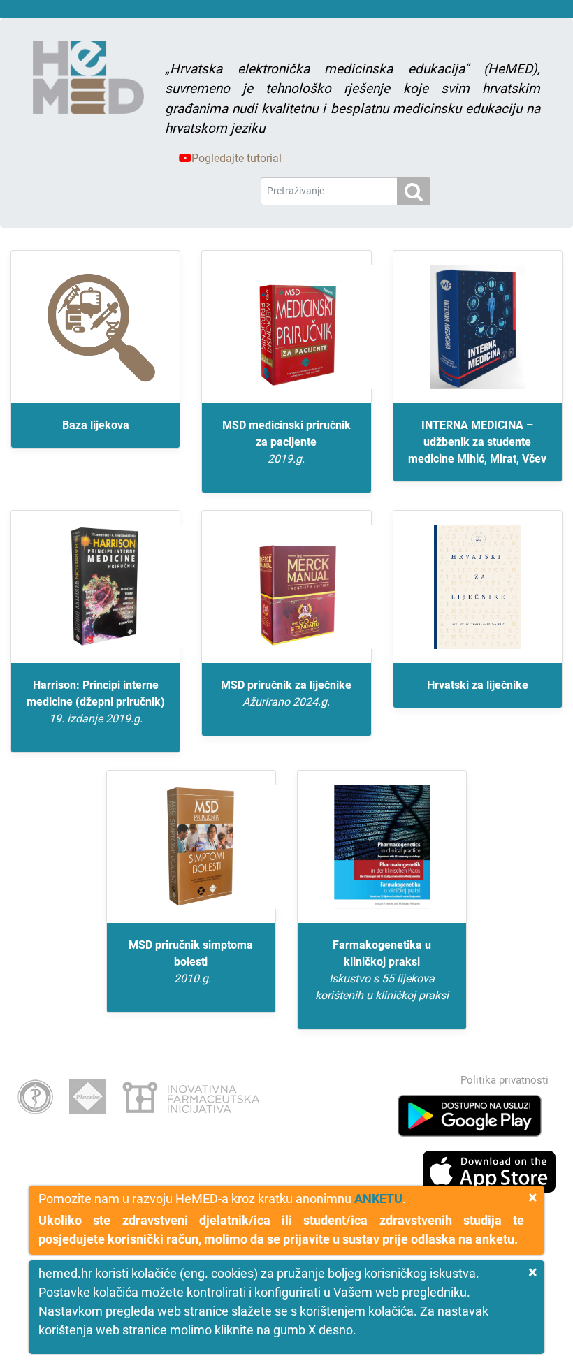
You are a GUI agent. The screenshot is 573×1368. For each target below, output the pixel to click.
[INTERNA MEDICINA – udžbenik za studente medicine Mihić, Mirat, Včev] (477, 327)
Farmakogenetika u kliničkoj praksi (382, 970)
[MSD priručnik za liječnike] (286, 587)
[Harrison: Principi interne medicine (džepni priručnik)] (95, 587)
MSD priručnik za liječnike (286, 693)
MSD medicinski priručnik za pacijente (286, 442)
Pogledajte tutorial (236, 158)
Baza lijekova (95, 425)
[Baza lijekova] (95, 327)
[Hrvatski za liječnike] (477, 587)
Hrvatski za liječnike (477, 685)
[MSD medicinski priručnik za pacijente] (286, 327)
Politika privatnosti (504, 1080)
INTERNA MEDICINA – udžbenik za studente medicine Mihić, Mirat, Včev (477, 442)
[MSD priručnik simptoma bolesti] (191, 847)
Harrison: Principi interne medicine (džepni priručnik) (96, 701)
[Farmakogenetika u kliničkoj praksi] (382, 847)
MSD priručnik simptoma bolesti (191, 961)
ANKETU (378, 1198)
